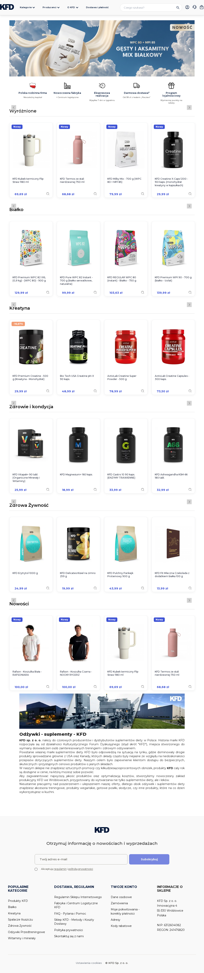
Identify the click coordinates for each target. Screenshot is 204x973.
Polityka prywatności (68, 930)
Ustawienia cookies (89, 962)
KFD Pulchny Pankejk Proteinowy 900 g (120, 575)
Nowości (19, 604)
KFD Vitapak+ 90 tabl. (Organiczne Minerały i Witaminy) (26, 478)
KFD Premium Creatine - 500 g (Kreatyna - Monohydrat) (30, 377)
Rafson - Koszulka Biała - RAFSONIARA (27, 673)
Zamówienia (119, 903)
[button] (23, 48)
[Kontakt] (194, 7)
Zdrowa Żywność (29, 505)
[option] (102, 48)
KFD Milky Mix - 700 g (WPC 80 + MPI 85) (124, 180)
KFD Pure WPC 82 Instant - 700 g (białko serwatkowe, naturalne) (76, 281)
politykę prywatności (80, 868)
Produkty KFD (18, 901)
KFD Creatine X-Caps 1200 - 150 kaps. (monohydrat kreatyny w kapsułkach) (171, 182)
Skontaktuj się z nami (69, 936)
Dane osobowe (121, 897)
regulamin (60, 868)
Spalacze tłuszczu (20, 919)
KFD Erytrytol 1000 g (25, 573)
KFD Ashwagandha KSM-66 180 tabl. (171, 476)
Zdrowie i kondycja (31, 407)
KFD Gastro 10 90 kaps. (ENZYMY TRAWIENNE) (121, 476)
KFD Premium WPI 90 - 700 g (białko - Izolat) (173, 279)
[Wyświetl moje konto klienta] (187, 7)
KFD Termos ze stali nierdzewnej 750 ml (72, 180)
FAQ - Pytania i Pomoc (70, 913)
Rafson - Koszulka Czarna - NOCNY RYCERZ (76, 673)
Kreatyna (19, 308)
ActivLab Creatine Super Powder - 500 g (121, 377)
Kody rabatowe (121, 926)
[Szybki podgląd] (48, 194)
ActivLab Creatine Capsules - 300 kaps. (172, 377)
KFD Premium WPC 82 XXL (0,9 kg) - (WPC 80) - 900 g (29, 279)
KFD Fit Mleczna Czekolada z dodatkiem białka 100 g (172, 575)
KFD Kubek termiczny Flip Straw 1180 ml (28, 180)
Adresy (115, 920)
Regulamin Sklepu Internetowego (78, 897)
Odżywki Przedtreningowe (26, 932)
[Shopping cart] (201, 7)
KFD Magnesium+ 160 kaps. (76, 474)
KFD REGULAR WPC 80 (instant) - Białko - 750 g (121, 279)
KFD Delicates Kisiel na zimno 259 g (78, 575)
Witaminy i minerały (22, 938)
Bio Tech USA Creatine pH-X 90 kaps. (77, 377)
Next (189, 107)
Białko (16, 209)
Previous (13, 107)
